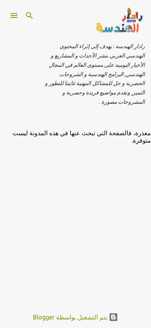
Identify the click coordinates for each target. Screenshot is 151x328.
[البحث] (29, 15)
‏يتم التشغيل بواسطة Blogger (71, 317)
